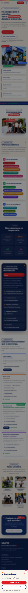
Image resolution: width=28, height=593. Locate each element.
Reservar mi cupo (14, 582)
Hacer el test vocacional (14, 587)
